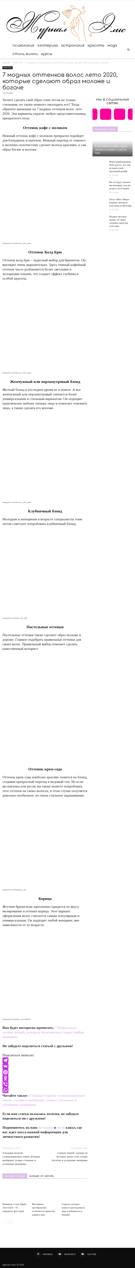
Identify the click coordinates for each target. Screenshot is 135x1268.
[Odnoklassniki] (45, 1078)
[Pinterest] (45, 1072)
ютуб (61, 1127)
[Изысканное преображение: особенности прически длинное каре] (45, 1192)
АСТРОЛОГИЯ (72, 45)
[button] (128, 50)
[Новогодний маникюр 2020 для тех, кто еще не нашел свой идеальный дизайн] (99, 165)
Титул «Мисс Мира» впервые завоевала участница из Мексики (120, 202)
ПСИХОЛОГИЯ (23, 45)
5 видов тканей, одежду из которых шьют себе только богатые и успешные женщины (70, 1156)
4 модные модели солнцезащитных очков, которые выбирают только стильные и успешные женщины (43, 1100)
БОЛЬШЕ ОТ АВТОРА (41, 1176)
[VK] (45, 1066)
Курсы (46, 54)
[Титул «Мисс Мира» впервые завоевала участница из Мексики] (99, 201)
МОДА (112, 45)
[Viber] (45, 1084)
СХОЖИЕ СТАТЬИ (15, 1176)
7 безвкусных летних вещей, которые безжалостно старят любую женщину (43, 1032)
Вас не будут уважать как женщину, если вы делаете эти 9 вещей (120, 185)
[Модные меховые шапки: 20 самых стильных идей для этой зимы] (99, 220)
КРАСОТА (96, 45)
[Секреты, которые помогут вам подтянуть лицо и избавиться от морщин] (75, 1192)
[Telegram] (45, 1060)
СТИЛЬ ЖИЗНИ (25, 54)
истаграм (45, 1127)
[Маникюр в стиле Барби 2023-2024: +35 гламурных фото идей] (15, 1192)
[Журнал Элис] (67, 20)
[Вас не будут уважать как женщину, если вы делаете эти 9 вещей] (99, 184)
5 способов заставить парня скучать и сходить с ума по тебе (111, 149)
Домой (6, 62)
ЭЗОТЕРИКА (47, 45)
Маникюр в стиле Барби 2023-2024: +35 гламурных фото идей (14, 1207)
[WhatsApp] (45, 1090)
